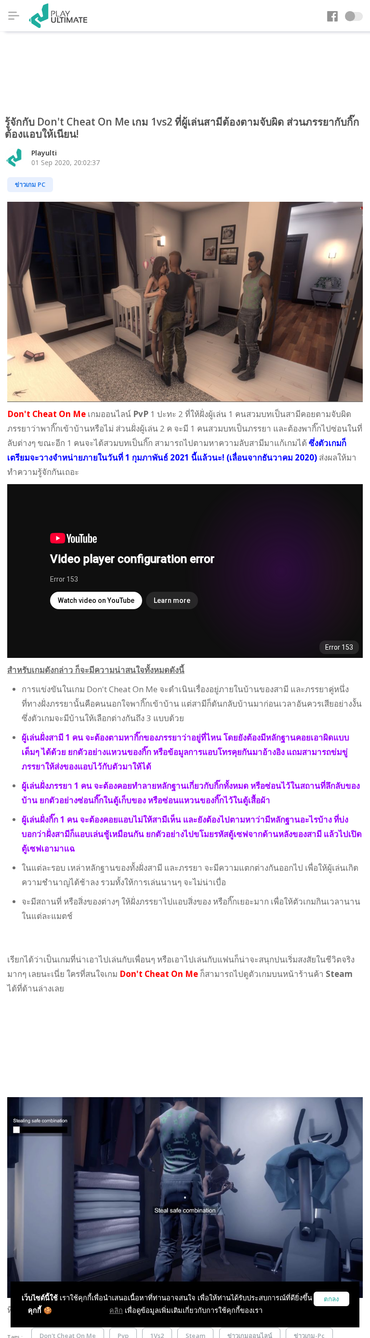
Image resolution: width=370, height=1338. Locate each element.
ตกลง (331, 1299)
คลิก (116, 1310)
